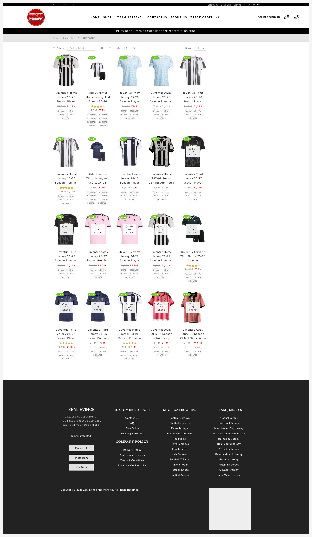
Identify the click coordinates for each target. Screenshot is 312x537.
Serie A (75, 38)
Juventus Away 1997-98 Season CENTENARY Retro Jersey (193, 336)
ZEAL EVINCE (81, 409)
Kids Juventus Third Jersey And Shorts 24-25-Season (98, 180)
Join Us (237, 5)
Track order (201, 17)
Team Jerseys (129, 17)
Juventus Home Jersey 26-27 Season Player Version (66, 99)
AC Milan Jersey (224, 145)
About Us (178, 17)
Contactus (157, 17)
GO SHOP (190, 31)
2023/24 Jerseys (224, 122)
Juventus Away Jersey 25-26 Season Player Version (129, 99)
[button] (81, 448)
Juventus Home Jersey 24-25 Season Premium (129, 334)
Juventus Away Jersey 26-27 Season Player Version (129, 258)
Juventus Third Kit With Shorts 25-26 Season (193, 256)
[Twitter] (249, 5)
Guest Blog (226, 5)
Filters (60, 48)
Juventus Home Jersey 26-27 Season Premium (161, 256)
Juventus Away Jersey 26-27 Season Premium (98, 256)
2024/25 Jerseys (224, 128)
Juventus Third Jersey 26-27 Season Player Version (193, 180)
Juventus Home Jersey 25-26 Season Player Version (193, 99)
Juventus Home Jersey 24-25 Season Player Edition (129, 180)
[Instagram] (254, 5)
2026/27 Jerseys (224, 139)
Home (95, 17)
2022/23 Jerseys (224, 116)
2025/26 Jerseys (224, 133)
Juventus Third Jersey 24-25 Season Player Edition (66, 336)
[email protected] (65, 4)
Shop (107, 17)
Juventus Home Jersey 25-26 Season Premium (66, 178)
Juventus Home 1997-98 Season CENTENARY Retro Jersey (161, 180)
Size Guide (213, 5)
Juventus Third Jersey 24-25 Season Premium (98, 334)
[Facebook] (245, 5)
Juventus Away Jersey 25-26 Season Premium (161, 97)
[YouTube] (258, 5)
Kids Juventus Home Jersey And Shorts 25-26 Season (98, 99)
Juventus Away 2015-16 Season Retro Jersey (161, 334)
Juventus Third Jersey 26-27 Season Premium (66, 256)
